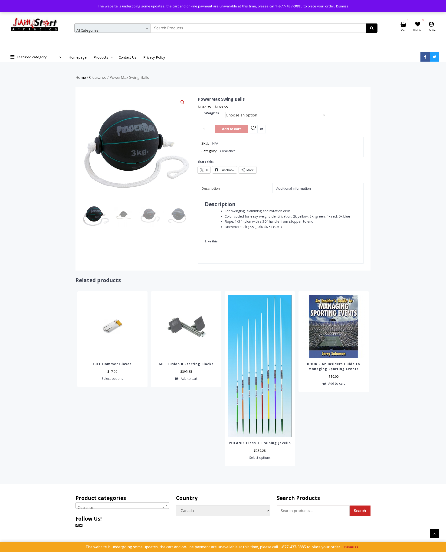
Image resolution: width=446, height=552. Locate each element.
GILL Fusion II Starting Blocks (186, 364)
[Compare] (261, 129)
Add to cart (231, 129)
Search (360, 510)
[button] (182, 102)
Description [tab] (210, 188)
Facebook (425, 57)
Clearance (97, 77)
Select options (112, 378)
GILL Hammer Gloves (112, 364)
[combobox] (112, 28)
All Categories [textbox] (87, 30)
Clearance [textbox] (121, 507)
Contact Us (127, 57)
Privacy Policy (154, 57)
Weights (211, 113)
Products (101, 57)
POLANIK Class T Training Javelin (260, 443)
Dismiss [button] (342, 6)
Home (80, 77)
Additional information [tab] (293, 188)
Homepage (78, 57)
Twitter (434, 57)
